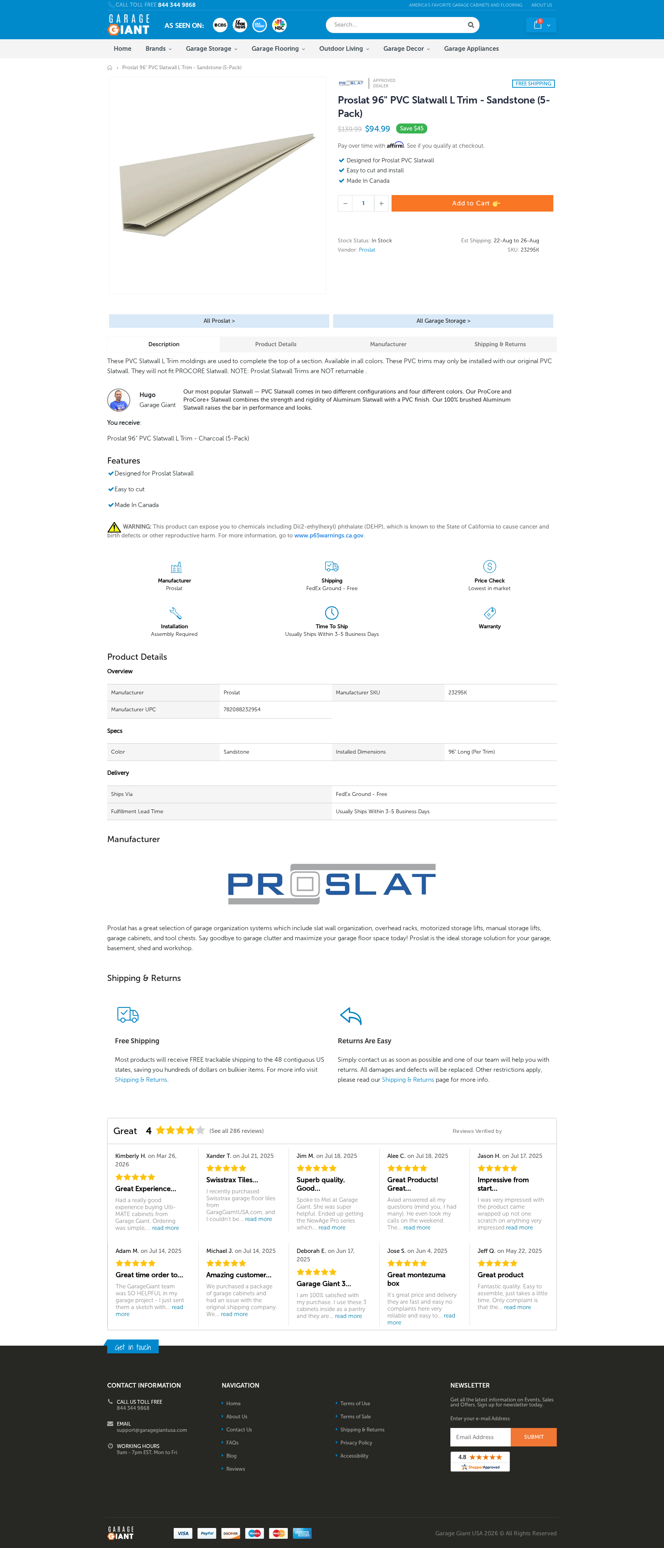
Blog (231, 1456)
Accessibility (354, 1456)
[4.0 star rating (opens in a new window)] (181, 1130)
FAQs (232, 1443)
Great (125, 1130)
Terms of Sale (355, 1417)
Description (163, 344)
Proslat (367, 250)
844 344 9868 (177, 5)
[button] (663, 1545)
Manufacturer (388, 344)
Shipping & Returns (500, 344)
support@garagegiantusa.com (152, 1430)
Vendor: (347, 250)
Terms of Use (355, 1403)
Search (471, 25)
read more (165, 1227)
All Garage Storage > (443, 320)
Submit (534, 1437)
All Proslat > (219, 320)
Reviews (235, 1469)
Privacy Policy (356, 1443)
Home (110, 67)
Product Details (276, 344)
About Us (541, 5)
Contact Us (239, 1430)
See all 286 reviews (236, 1131)
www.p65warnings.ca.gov (329, 535)
